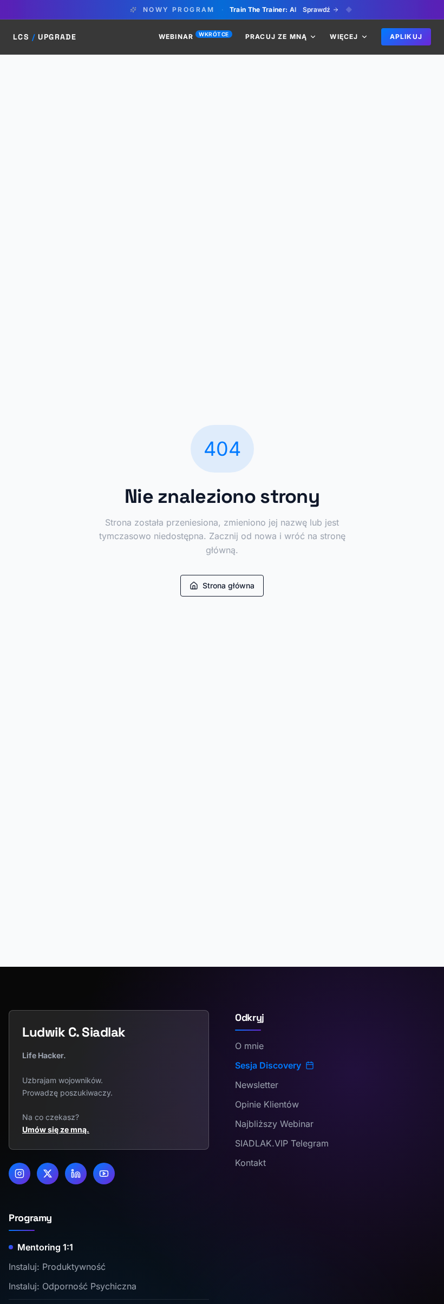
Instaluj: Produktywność (57, 1266)
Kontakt (250, 1162)
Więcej (344, 36)
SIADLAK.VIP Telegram (282, 1143)
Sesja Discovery (268, 1065)
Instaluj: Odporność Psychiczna (72, 1286)
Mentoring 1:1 (45, 1247)
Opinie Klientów (267, 1104)
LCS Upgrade (44, 37)
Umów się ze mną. (55, 1129)
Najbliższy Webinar (274, 1123)
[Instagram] (19, 1173)
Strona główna (228, 585)
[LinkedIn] (76, 1173)
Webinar (194, 36)
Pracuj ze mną (276, 36)
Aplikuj (406, 36)
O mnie (249, 1045)
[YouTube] (104, 1173)
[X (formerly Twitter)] (47, 1173)
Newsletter (256, 1084)
